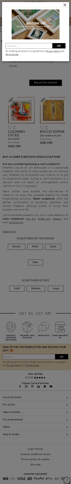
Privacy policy (53, 51)
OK (59, 45)
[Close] (64, 5)
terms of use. (12, 54)
